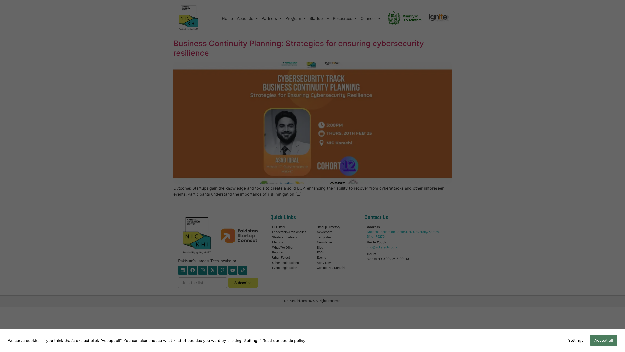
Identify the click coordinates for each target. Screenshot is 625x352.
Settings (575, 340)
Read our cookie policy (284, 340)
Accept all (603, 340)
